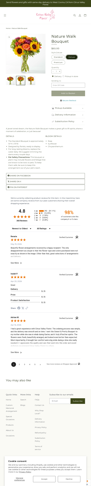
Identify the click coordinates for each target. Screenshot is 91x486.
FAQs (37, 400)
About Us (10, 430)
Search (23, 400)
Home (8, 28)
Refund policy (40, 433)
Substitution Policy (40, 439)
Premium (58, 62)
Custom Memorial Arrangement (11, 408)
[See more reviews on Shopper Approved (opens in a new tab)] (26, 308)
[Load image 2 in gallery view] (20, 80)
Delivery (58, 76)
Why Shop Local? (39, 412)
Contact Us (39, 405)
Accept (44, 479)
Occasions (10, 436)
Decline (69, 479)
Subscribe (78, 401)
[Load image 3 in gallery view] (30, 80)
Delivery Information (40, 420)
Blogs (22, 405)
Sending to (59, 81)
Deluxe (71, 57)
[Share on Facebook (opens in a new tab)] (18, 308)
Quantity (55, 67)
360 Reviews (24, 221)
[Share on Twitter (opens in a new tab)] (22, 308)
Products (10, 425)
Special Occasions (10, 418)
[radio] (45, 211)
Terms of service (38, 447)
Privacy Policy (25, 472)
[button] (5, 15)
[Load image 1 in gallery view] (10, 80)
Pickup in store (71, 76)
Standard (58, 57)
